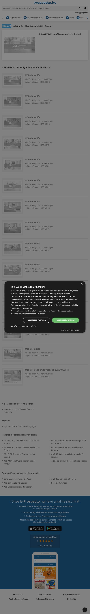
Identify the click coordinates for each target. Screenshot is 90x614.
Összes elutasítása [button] (37, 320)
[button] (23, 326)
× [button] (82, 284)
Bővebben (41, 314)
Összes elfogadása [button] (65, 320)
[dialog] (44, 307)
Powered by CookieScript (70, 330)
